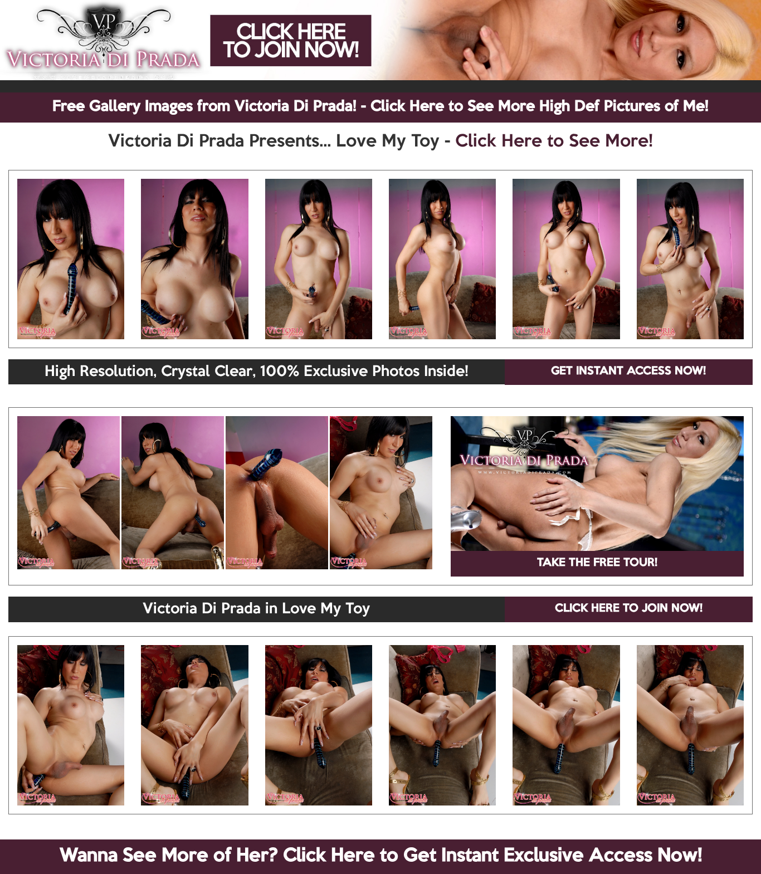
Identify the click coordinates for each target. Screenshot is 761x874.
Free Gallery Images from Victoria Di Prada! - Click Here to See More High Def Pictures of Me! (380, 107)
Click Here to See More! (554, 142)
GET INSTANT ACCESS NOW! (628, 372)
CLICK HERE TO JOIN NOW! (629, 609)
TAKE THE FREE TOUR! (597, 563)
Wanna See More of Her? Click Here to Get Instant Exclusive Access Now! (381, 856)
